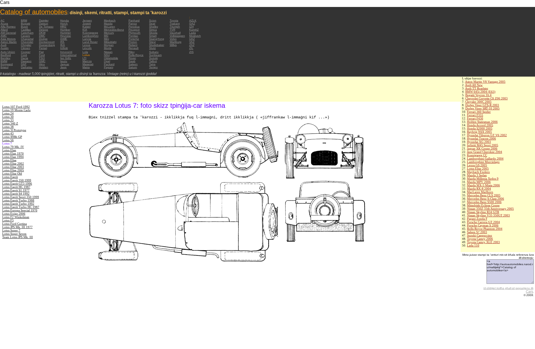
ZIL (191, 48)
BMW (4, 61)
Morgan (109, 45)
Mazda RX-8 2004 (479, 188)
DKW (42, 32)
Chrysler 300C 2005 (478, 101)
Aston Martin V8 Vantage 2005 (485, 81)
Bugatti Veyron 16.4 (478, 95)
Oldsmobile (111, 58)
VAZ (191, 41)
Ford (42, 55)
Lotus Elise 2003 (13, 167)
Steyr (152, 41)
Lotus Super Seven (14, 233)
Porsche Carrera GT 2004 (483, 222)
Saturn (132, 67)
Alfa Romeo (8, 26)
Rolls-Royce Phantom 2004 (484, 228)
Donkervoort (47, 41)
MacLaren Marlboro (480, 192)
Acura (4, 23)
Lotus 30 (8, 116)
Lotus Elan (9, 150)
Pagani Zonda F (477, 218)
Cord (24, 55)
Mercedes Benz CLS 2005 (483, 195)
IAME (63, 38)
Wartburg (175, 41)
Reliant (132, 45)
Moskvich (195, 35)
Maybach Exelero (478, 172)
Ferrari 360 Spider (479, 111)
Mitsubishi (110, 41)
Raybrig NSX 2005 (479, 131)
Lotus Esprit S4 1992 (16, 193)
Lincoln (87, 48)
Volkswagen (177, 35)
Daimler (43, 20)
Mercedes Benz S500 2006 (484, 202)
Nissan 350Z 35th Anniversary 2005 (490, 208)
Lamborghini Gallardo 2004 (485, 158)
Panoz (132, 23)
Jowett (86, 23)
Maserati (87, 64)
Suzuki (153, 58)
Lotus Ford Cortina (14, 223)
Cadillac (26, 29)
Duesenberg (47, 45)
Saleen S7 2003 (477, 232)
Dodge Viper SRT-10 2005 (482, 108)
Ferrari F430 (475, 118)
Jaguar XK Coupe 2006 (482, 148)
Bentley (5, 58)
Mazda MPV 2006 (479, 182)
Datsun (43, 23)
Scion (152, 20)
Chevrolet (27, 41)
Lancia (86, 38)
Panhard (134, 20)
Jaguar (64, 64)
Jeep (63, 67)
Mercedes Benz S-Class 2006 (485, 198)
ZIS (191, 51)
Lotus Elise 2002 (13, 163)
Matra (86, 67)
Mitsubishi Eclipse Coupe (483, 205)
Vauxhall (175, 32)
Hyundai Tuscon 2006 (481, 138)
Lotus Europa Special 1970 (19, 210)
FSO (42, 58)
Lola (85, 51)
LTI (84, 58)
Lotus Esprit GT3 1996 (17, 183)
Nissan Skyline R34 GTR (483, 212)
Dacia (24, 58)
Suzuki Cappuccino (479, 235)
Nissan (108, 51)
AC (2, 20)
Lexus (86, 45)
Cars (529, 292)
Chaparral (27, 38)
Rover (132, 58)
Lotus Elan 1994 (13, 156)
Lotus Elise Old (12, 173)
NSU (107, 55)
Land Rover (90, 41)
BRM (24, 20)
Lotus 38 (8, 126)
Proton (132, 41)
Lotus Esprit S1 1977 (16, 190)
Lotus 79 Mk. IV (13, 146)
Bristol (4, 67)
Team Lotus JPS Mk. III (17, 237)
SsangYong (156, 38)
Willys (173, 45)
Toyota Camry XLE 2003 (483, 242)
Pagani (108, 67)
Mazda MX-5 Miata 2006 (483, 185)
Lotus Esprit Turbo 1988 (18, 200)
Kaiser (86, 26)
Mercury (109, 32)
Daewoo (26, 61)
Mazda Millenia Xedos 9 (482, 178)
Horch (64, 23)
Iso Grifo (65, 58)
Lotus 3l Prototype (14, 130)
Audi (3, 45)
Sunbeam (155, 55)
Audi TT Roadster (476, 88)
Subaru (154, 51)
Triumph (175, 26)
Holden (43, 67)
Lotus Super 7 (11, 230)
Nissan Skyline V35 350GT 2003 (488, 215)
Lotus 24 (8, 113)
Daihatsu (26, 67)
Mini (106, 38)
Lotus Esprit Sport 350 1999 (20, 197)
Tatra (152, 64)
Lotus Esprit (10, 177)
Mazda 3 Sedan (477, 175)
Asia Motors (8, 38)
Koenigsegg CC (477, 155)
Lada (192, 32)
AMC (4, 35)
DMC (42, 35)
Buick (24, 26)
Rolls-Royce (136, 55)
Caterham (27, 32)
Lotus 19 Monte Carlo (16, 110)
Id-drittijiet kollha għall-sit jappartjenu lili (508, 288)
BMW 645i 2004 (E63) (480, 91)
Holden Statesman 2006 (482, 121)
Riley (131, 51)
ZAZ (191, 45)
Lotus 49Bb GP (12, 136)
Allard (4, 29)
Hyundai (65, 35)
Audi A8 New (474, 85)
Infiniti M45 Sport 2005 (482, 145)
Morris (107, 48)
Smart (153, 35)
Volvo (173, 38)
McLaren (109, 26)
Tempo (153, 67)
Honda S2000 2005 (479, 128)
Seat (152, 23)
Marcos (87, 61)
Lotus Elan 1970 (13, 153)
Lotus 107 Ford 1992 (16, 106)
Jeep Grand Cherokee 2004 (484, 151)
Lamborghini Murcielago (483, 161)
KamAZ (194, 29)
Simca (153, 29)
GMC (42, 61)
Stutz (152, 48)
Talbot (153, 61)
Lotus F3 (8, 220)
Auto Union (8, 51)
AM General (8, 32)
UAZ (192, 38)
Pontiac (133, 35)
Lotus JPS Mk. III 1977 (17, 227)
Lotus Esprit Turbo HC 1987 (20, 207)
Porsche (133, 38)
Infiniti (64, 48)
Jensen (87, 20)
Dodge (43, 38)
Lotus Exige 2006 (13, 213)
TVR (172, 29)
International (68, 55)
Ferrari (43, 48)
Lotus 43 (8, 133)
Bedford (6, 55)
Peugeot (134, 29)
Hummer (65, 32)
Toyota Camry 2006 (480, 238)
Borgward (7, 64)
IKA (62, 45)
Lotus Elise (9, 160)
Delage (43, 29)
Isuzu (63, 61)
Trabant (175, 23)
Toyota (174, 20)
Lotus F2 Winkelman (15, 217)
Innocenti (66, 51)
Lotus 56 (8, 140)
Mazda (108, 23)
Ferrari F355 (475, 115)
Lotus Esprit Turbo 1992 (18, 203)
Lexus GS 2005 (477, 165)
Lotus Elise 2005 (478, 168)
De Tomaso (46, 26)
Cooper (25, 51)
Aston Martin (9, 41)
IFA (62, 41)
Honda (64, 20)
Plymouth (134, 32)
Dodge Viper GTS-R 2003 (482, 105)
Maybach (110, 20)
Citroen (25, 48)
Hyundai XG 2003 (479, 141)
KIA (84, 29)
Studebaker (156, 45)
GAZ (192, 23)
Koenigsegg (90, 32)
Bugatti (25, 23)
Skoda (153, 32)
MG (106, 35)
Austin (5, 48)
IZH (191, 26)
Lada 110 (473, 245)
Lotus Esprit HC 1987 (16, 187)
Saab (131, 61)
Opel (107, 61)
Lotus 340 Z (10, 123)
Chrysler (26, 45)
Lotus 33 (8, 120)
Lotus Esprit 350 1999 (16, 180)
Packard (109, 64)
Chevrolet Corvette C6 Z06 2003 (486, 98)
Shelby (153, 26)
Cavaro (25, 35)
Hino (42, 64)
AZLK (192, 20)
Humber (65, 29)
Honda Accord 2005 (480, 125)
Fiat (41, 51)
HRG (63, 26)
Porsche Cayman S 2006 (482, 225)
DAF (23, 64)
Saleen (133, 64)
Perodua (134, 26)
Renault (133, 48)
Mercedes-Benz (114, 29)
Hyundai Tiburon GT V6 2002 (487, 135)
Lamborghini (90, 35)
